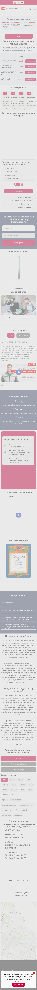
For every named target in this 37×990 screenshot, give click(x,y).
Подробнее (18, 288)
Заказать (18, 36)
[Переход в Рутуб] (23, 967)
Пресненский (21, 810)
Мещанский (7, 810)
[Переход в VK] (13, 967)
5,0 (22, 3)
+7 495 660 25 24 (12, 830)
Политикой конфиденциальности (20, 980)
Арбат (4, 800)
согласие (11, 978)
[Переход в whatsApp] (8, 967)
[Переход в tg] (3, 967)
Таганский (6, 815)
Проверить (18, 243)
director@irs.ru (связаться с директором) (17, 846)
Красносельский (26, 805)
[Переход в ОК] (18, 967)
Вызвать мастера (31, 61)
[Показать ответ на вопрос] (2, 602)
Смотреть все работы (18, 331)
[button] (18, 372)
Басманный (15, 800)
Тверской (18, 815)
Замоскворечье (9, 805)
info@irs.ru (10, 842)
